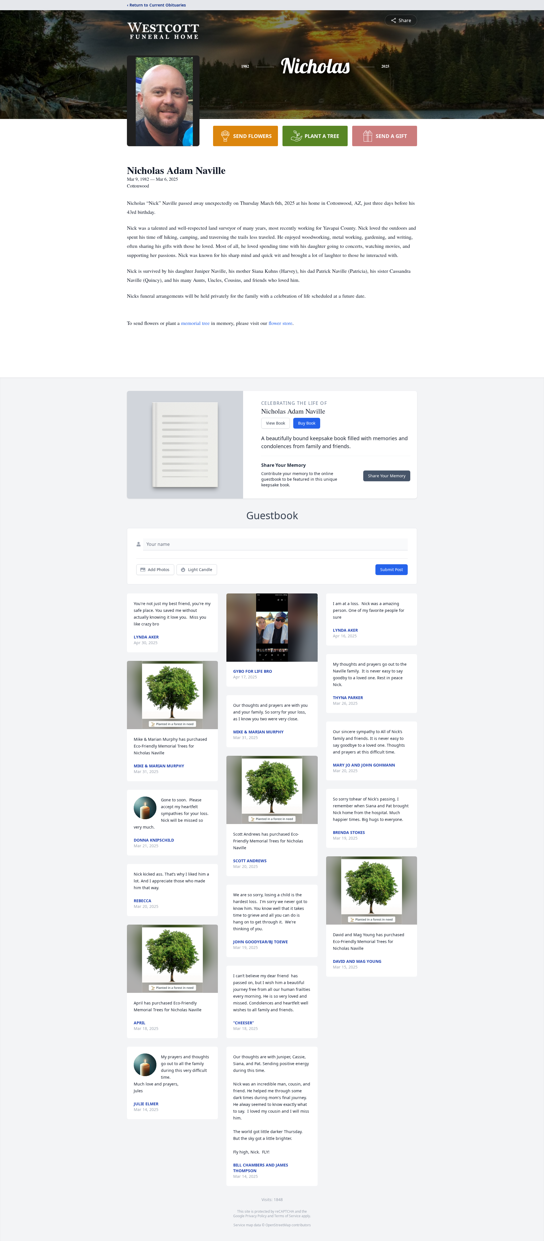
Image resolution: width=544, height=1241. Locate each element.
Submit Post (391, 569)
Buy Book (306, 423)
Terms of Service (287, 1216)
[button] (172, 695)
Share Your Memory (386, 475)
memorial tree (195, 323)
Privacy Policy (256, 1216)
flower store (280, 323)
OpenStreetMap (278, 1225)
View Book (275, 423)
